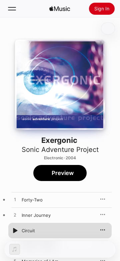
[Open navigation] (12, 8)
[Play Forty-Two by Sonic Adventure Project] (15, 200)
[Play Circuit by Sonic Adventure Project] (15, 231)
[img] (59, 9)
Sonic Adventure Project (60, 150)
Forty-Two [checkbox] (32, 199)
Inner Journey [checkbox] (36, 215)
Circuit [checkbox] (28, 230)
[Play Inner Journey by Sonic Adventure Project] (15, 215)
